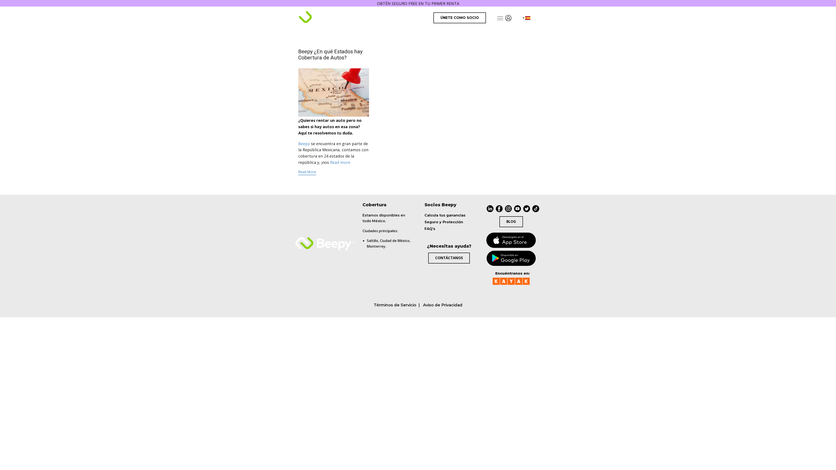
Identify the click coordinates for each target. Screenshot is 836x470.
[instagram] (508, 208)
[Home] (323, 17)
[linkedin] (490, 208)
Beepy (304, 143)
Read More (307, 172)
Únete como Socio (459, 18)
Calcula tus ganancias (445, 215)
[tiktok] (535, 208)
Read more (340, 162)
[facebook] (499, 208)
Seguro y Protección (444, 222)
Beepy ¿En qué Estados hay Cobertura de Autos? (330, 55)
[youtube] (517, 208)
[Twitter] (526, 208)
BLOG (511, 221)
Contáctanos (449, 257)
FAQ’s (430, 229)
